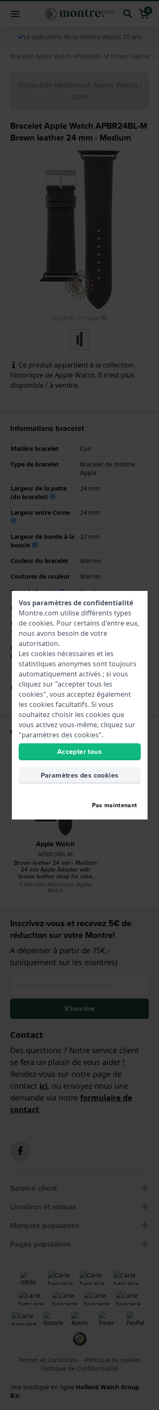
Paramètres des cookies (80, 775)
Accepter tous (79, 751)
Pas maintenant (114, 805)
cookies (40, 623)
